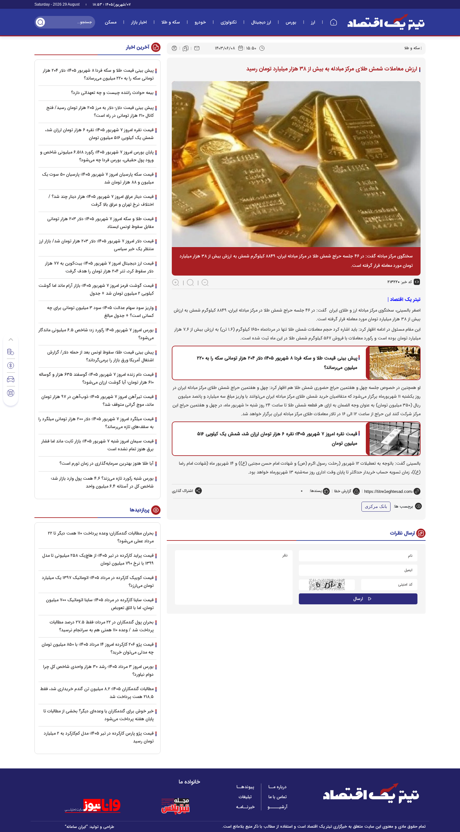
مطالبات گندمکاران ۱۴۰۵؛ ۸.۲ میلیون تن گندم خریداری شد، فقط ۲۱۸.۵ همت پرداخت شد (97, 692)
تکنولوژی (229, 22)
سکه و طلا (170, 22)
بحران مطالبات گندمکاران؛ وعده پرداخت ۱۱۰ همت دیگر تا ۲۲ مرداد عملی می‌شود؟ (101, 537)
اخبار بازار (139, 22)
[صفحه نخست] (333, 22)
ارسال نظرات (402, 533)
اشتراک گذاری (182, 491)
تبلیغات (245, 796)
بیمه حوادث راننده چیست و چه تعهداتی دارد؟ (112, 92)
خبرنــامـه (245, 807)
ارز (313, 22)
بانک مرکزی (376, 506)
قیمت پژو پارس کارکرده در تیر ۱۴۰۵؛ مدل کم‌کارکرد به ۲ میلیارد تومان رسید (99, 737)
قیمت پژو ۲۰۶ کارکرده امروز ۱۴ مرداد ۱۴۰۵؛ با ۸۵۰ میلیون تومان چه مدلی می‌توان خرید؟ (98, 648)
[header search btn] (40, 22)
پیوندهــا (245, 786)
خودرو (200, 22)
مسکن (110, 22)
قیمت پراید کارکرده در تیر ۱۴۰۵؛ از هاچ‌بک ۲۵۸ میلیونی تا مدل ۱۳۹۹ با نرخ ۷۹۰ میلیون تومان (98, 559)
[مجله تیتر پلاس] (175, 806)
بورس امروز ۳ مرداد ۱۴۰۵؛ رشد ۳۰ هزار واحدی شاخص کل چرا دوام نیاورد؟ (98, 670)
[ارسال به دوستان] (197, 48)
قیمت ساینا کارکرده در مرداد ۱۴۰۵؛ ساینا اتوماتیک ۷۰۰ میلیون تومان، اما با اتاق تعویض (100, 604)
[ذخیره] (185, 48)
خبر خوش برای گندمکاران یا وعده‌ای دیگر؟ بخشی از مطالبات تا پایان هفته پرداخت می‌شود (98, 715)
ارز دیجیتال (261, 22)
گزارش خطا (342, 491)
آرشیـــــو (278, 807)
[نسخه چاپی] (174, 48)
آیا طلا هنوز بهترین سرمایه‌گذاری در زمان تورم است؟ (106, 463)
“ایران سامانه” (76, 827)
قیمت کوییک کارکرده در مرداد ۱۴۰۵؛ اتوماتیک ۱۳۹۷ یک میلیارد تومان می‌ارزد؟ (98, 581)
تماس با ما (277, 796)
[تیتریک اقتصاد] (386, 22)
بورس (291, 22)
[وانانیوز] (100, 806)
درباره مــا (277, 786)
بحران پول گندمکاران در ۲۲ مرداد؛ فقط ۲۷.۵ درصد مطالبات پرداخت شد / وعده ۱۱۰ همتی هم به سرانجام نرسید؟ (102, 626)
